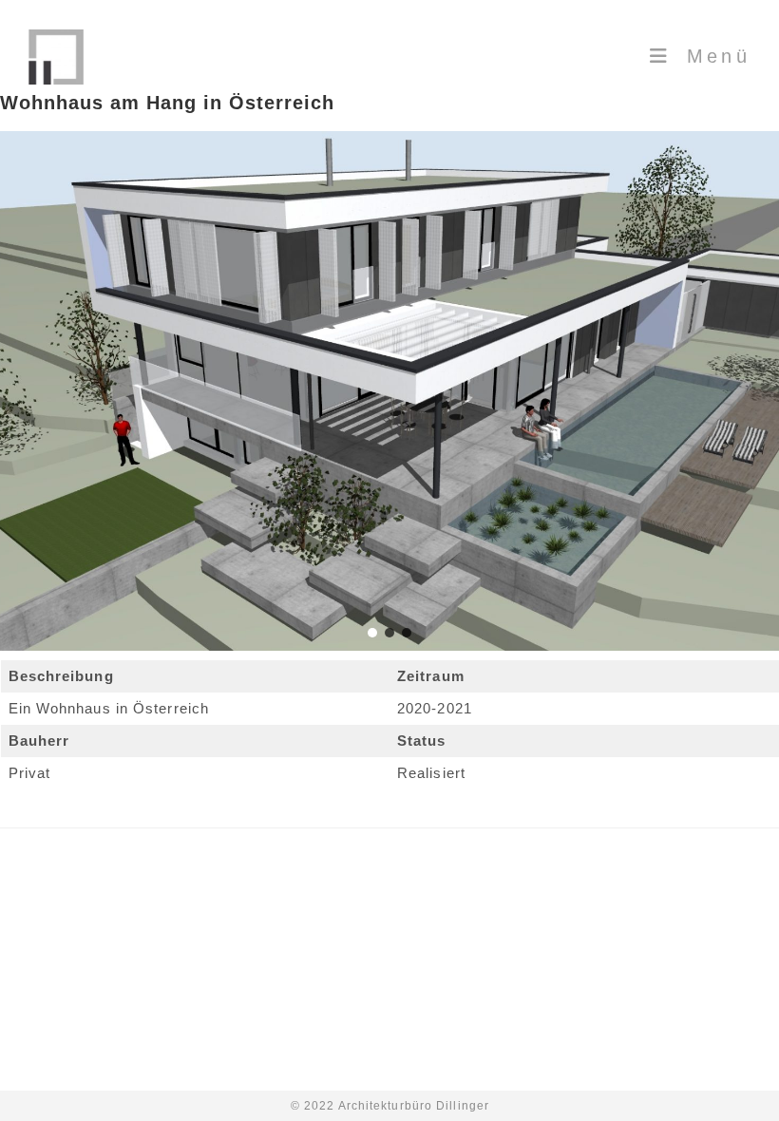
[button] (372, 632)
